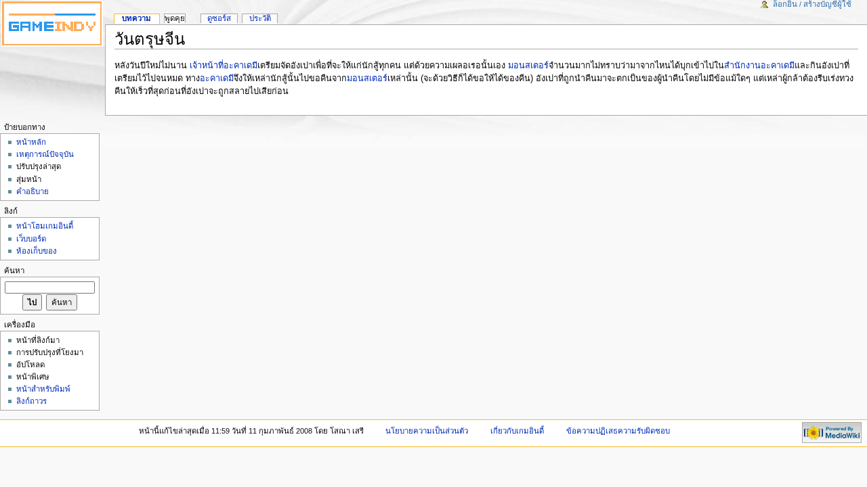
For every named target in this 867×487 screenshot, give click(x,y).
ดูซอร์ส (219, 18)
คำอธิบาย (32, 191)
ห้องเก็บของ (36, 251)
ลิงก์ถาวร (31, 401)
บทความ (136, 18)
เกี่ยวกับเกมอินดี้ (517, 431)
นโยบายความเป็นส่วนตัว (426, 431)
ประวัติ (260, 18)
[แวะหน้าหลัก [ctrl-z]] (52, 23)
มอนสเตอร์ (528, 65)
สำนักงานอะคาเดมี (759, 65)
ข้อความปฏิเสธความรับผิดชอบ (618, 431)
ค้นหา (14, 270)
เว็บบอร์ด (31, 239)
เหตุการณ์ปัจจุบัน (45, 154)
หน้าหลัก (31, 142)
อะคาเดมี (217, 78)
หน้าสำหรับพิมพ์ (43, 389)
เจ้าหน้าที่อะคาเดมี (223, 65)
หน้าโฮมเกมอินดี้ (44, 226)
